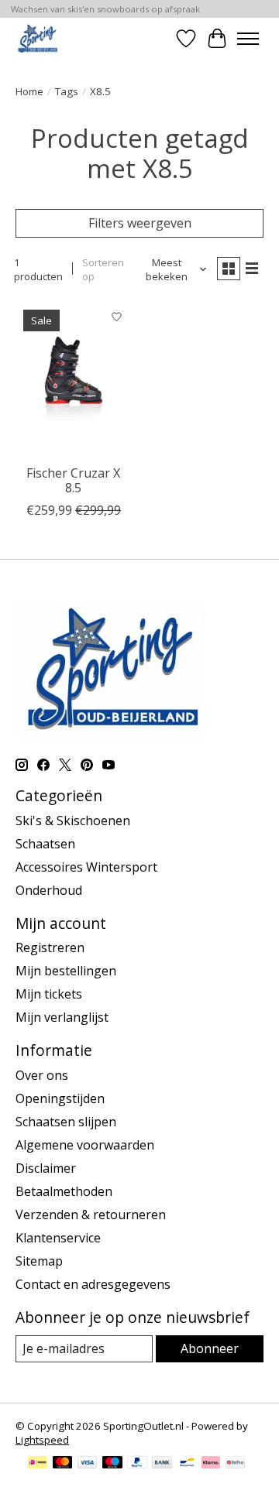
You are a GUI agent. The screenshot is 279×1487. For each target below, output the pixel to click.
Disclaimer (46, 1168)
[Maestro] (112, 1464)
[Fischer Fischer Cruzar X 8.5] (74, 379)
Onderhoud (49, 890)
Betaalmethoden (64, 1191)
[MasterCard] (63, 1464)
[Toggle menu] (248, 38)
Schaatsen (45, 843)
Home (29, 91)
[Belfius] (235, 1464)
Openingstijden (60, 1098)
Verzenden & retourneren (91, 1214)
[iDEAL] (37, 1464)
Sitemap (39, 1260)
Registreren (50, 947)
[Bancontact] (187, 1464)
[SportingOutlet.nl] (37, 38)
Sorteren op (103, 269)
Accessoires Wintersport (86, 866)
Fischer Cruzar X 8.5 (73, 480)
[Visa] (88, 1464)
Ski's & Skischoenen (73, 820)
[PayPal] (137, 1464)
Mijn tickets (49, 993)
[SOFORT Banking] (211, 1464)
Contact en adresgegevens (93, 1284)
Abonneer (210, 1348)
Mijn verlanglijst (62, 1017)
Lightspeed (42, 1440)
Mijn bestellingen (66, 970)
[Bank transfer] (162, 1464)
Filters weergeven (139, 222)
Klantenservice (58, 1237)
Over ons (42, 1075)
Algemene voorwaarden (85, 1144)
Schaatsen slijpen (66, 1121)
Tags (66, 91)
